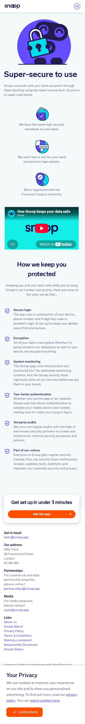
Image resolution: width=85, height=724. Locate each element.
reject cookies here (45, 700)
